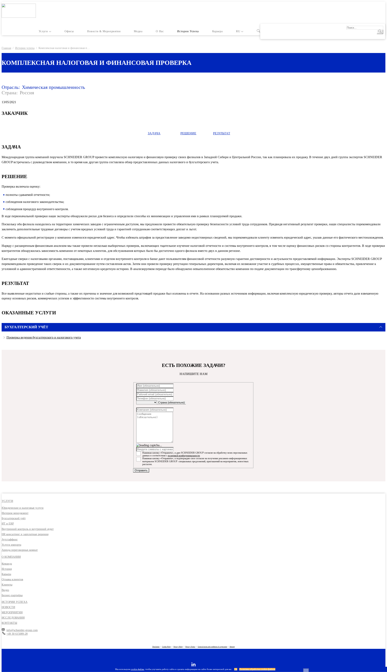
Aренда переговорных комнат (20, 550)
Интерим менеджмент (15, 513)
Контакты (9, 622)
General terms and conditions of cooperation (212, 647)
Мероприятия (12, 612)
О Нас (160, 31)
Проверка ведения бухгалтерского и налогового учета (43, 337)
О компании (11, 556)
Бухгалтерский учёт (14, 518)
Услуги (43, 31)
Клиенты (7, 584)
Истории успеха (188, 31)
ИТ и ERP (8, 523)
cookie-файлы (137, 669)
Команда (7, 563)
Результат (221, 133)
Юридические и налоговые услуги (23, 507)
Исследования (13, 617)
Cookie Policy (166, 647)
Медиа (138, 31)
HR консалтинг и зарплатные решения (25, 534)
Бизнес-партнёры (12, 595)
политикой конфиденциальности (184, 455)
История (7, 568)
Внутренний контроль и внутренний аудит (28, 529)
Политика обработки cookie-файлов (257, 669)
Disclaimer (156, 647)
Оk (235, 669)
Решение (188, 133)
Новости (8, 607)
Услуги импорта (11, 544)
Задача (154, 133)
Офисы (69, 31)
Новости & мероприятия (103, 31)
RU (238, 31)
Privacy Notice (190, 647)
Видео (5, 590)
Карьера (217, 31)
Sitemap (232, 647)
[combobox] (171, 402)
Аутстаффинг (10, 539)
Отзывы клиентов (12, 579)
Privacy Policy (178, 647)
